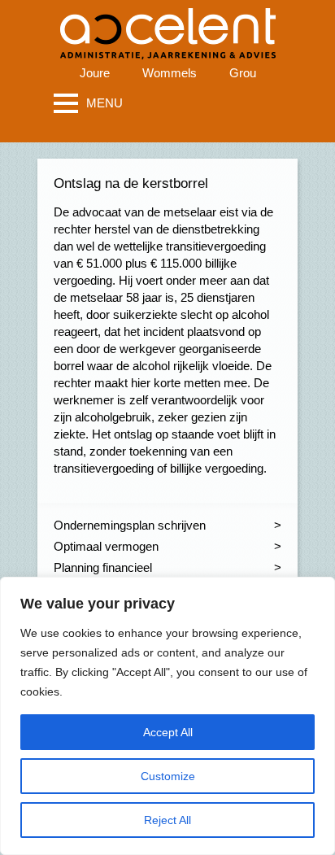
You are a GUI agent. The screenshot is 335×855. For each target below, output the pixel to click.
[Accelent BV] (168, 24)
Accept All (168, 732)
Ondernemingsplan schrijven (130, 525)
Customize (168, 776)
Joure (95, 73)
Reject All (167, 820)
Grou (242, 73)
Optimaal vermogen (106, 546)
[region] (167, 716)
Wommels (169, 73)
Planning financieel (103, 567)
